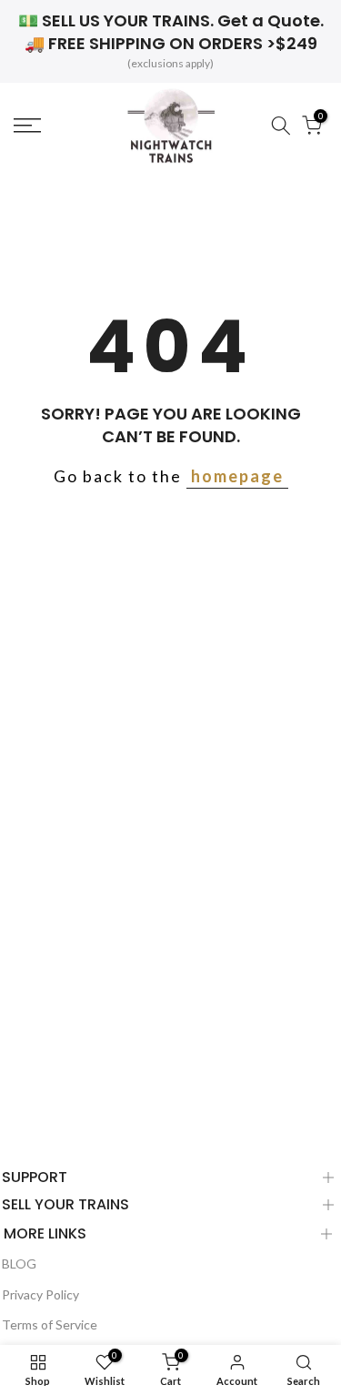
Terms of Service (49, 1324)
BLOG (19, 1263)
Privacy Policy (40, 1294)
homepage (237, 476)
